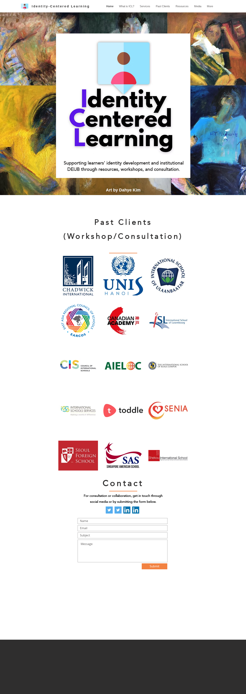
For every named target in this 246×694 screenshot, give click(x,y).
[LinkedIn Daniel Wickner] (135, 510)
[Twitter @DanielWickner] (118, 510)
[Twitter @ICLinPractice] (109, 510)
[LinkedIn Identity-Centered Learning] (126, 510)
